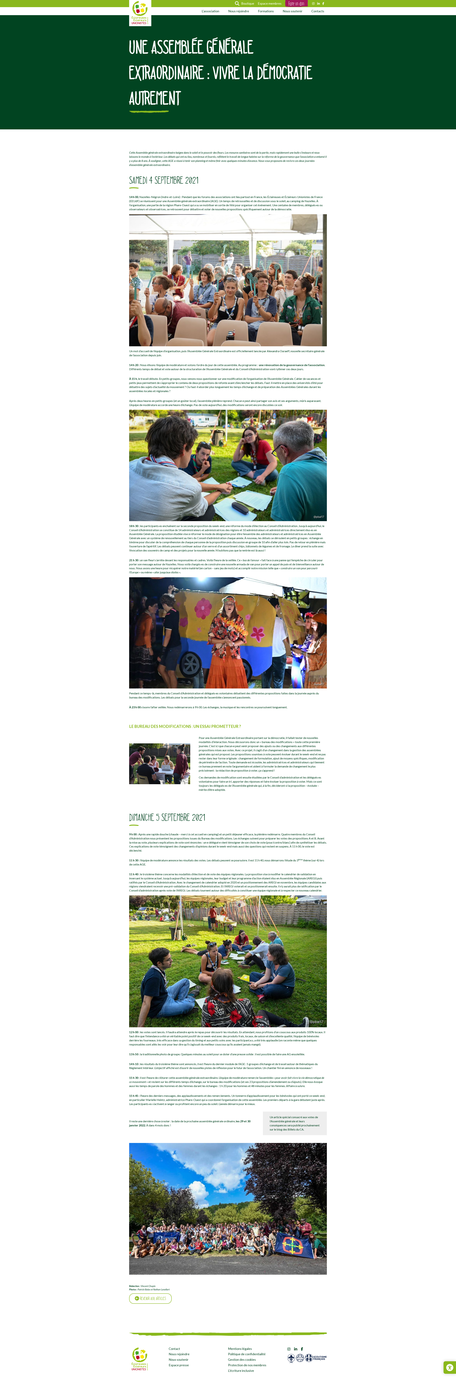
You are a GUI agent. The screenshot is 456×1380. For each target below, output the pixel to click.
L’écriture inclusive (241, 1371)
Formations (266, 11)
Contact (174, 1349)
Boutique (247, 3)
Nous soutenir (292, 11)
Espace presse (179, 1365)
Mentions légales (240, 1349)
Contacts (317, 11)
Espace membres (269, 3)
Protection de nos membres (247, 1365)
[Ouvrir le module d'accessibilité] (450, 1367)
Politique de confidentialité (247, 1354)
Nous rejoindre (238, 11)
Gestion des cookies (242, 1359)
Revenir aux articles (152, 1298)
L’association (210, 11)
